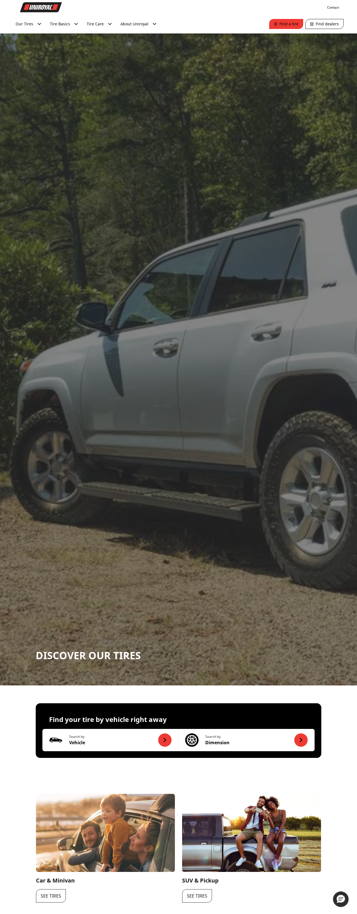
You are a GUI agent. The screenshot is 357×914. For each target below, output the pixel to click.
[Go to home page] (41, 7)
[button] (110, 740)
